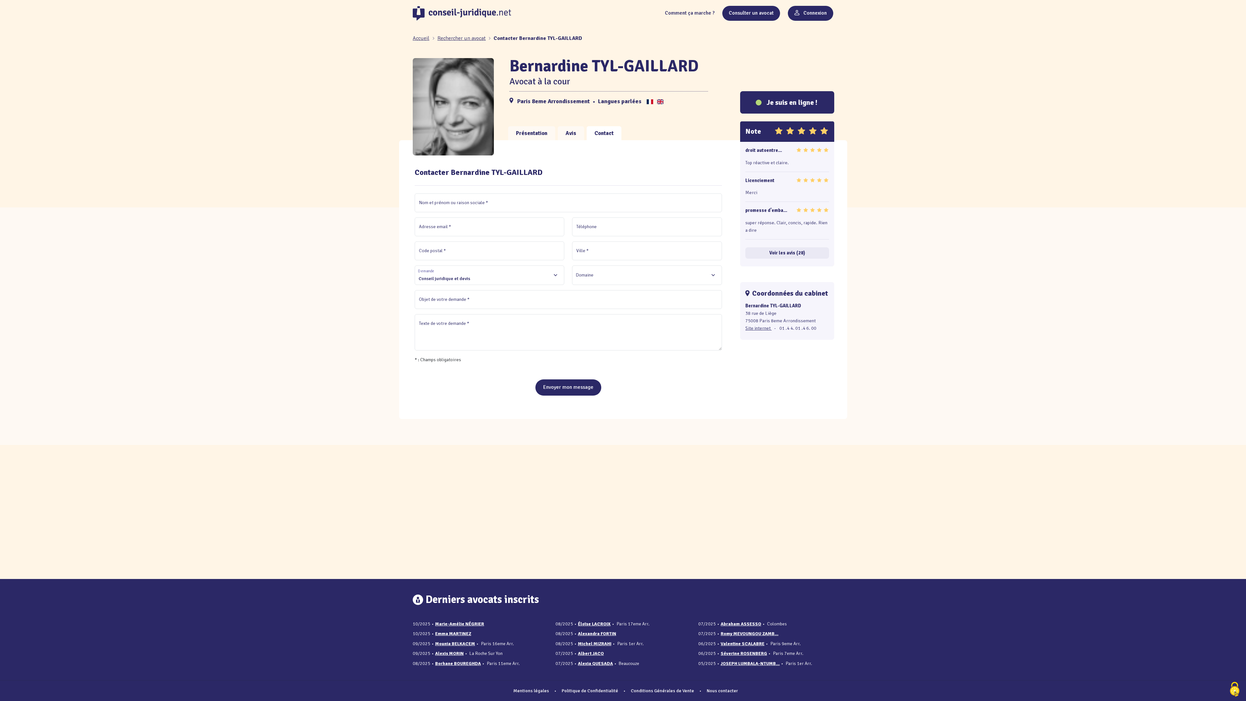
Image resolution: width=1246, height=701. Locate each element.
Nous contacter (722, 691)
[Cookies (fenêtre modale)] (1234, 690)
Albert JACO (591, 653)
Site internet (758, 328)
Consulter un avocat (751, 13)
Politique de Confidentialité (590, 691)
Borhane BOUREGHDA (458, 663)
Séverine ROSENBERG (744, 653)
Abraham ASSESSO (741, 624)
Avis (571, 133)
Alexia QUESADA (595, 663)
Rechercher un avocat (461, 38)
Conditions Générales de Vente (662, 691)
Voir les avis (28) (787, 253)
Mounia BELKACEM (455, 643)
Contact (604, 133)
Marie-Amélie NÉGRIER (459, 624)
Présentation (531, 133)
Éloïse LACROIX (594, 624)
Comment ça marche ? (690, 13)
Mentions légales (531, 691)
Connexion (814, 13)
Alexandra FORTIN (597, 633)
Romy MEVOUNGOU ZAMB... (749, 633)
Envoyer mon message (568, 387)
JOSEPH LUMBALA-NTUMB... (750, 663)
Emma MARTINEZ (453, 633)
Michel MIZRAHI (594, 643)
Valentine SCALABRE (742, 643)
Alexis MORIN (449, 653)
